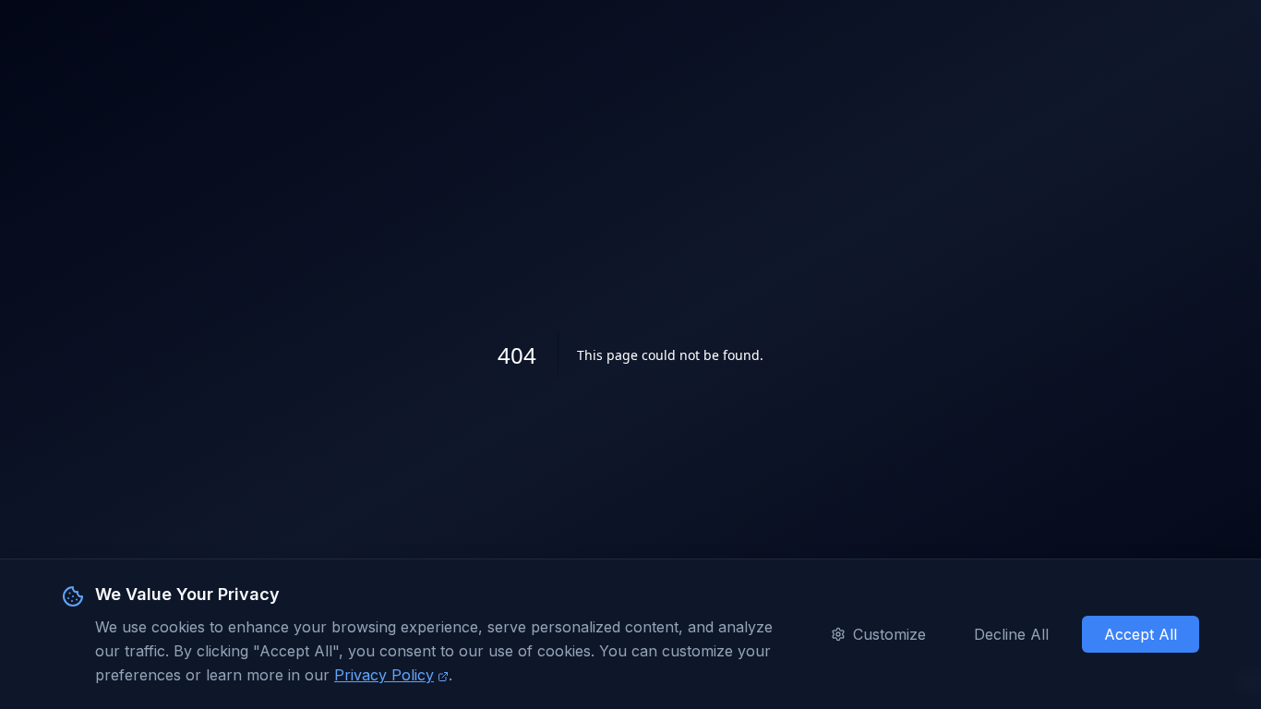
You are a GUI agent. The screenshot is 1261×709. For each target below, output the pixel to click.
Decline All (1011, 634)
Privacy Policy (384, 675)
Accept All (1140, 634)
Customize (889, 634)
